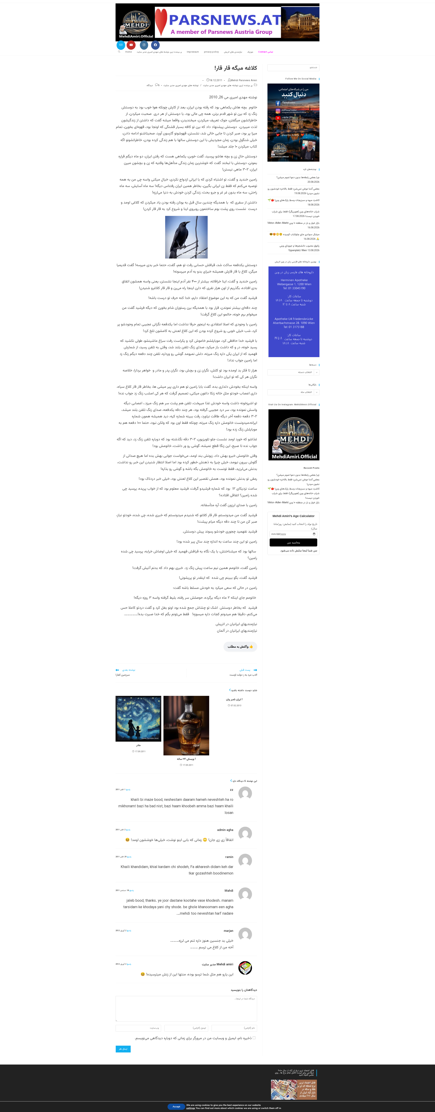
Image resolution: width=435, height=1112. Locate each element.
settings (190, 1108)
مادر (138, 745)
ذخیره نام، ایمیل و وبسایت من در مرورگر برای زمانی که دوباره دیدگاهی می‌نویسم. (193, 1038)
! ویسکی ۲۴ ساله (186, 759)
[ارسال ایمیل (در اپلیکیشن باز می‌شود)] (121, 45)
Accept (176, 1106)
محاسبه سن (293, 542)
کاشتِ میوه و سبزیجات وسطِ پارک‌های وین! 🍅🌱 (293, 200)
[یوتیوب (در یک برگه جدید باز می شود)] (131, 45)
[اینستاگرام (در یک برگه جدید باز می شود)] (144, 45)
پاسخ (128, 789)
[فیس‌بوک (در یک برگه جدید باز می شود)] (155, 45)
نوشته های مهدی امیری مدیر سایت (181, 85)
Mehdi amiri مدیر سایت (217, 964)
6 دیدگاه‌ (153, 85)
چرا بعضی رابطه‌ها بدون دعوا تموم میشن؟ (297, 177)
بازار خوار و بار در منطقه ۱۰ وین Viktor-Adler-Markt (293, 223)
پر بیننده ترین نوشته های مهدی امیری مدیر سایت (228, 85)
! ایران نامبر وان (234, 700)
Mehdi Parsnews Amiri (244, 81)
